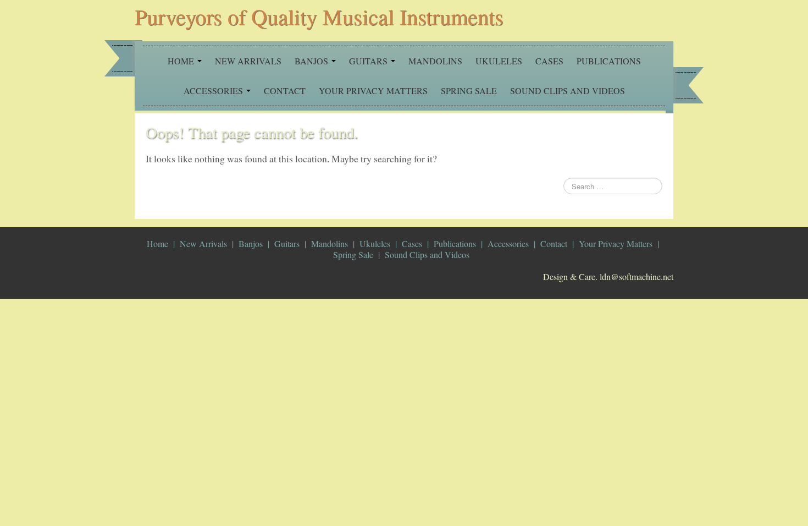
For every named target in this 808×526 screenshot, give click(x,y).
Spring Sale (469, 90)
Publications (609, 61)
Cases (549, 61)
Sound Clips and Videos (567, 90)
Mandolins (435, 61)
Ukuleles (498, 61)
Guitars (369, 61)
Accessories (214, 90)
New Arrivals (248, 61)
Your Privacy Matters (373, 90)
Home (182, 61)
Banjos (312, 61)
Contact (285, 90)
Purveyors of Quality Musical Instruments (319, 16)
